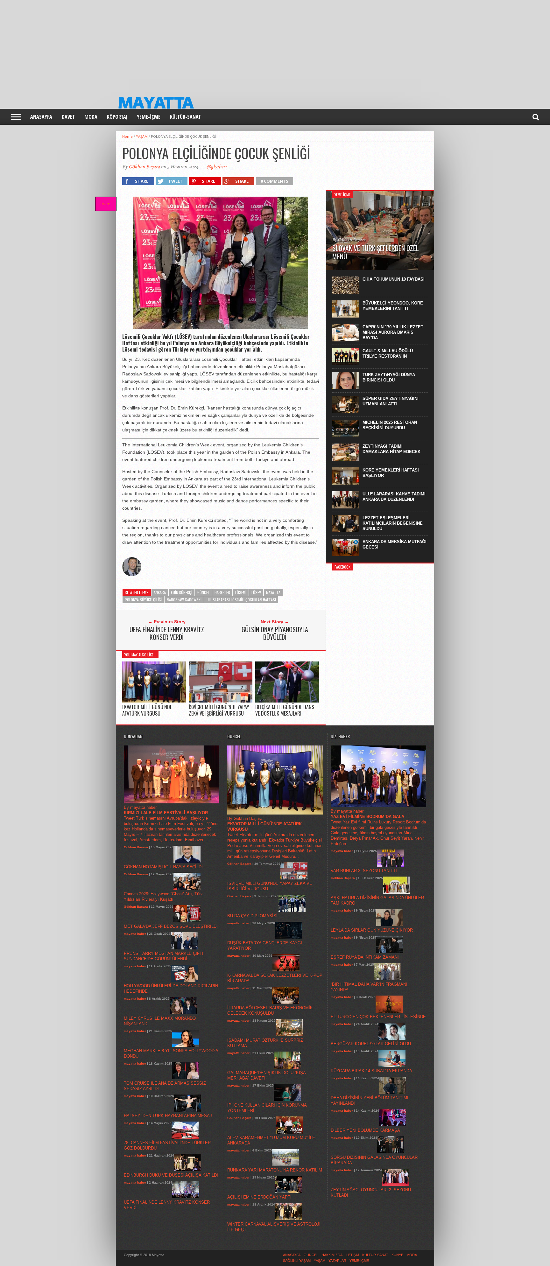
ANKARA (160, 592)
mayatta (273, 592)
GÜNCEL (203, 592)
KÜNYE (397, 1255)
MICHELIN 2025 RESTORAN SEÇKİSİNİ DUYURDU (390, 425)
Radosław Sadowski (184, 599)
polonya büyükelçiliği (143, 599)
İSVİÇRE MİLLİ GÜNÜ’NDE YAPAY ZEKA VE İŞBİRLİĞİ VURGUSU (219, 710)
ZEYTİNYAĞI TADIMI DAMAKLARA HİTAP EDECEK (391, 449)
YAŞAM (142, 136)
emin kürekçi (181, 592)
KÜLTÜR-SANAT (185, 116)
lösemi (240, 592)
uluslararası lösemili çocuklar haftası (241, 599)
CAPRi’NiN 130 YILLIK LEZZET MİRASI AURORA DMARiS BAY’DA (393, 332)
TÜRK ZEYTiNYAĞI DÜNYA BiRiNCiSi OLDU (389, 377)
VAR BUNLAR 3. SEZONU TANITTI (364, 870)
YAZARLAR (337, 1261)
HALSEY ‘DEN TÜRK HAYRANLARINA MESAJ (168, 1115)
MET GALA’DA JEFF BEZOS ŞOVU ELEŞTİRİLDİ (171, 926)
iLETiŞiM (352, 1255)
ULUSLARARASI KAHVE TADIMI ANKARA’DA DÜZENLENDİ (394, 497)
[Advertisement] (191, 44)
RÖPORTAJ (117, 116)
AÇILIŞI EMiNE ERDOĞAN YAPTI (259, 1197)
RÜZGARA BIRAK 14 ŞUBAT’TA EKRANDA (371, 1070)
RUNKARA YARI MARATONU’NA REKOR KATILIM (274, 1170)
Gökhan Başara (144, 166)
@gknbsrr (217, 166)
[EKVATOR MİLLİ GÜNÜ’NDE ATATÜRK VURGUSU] (154, 701)
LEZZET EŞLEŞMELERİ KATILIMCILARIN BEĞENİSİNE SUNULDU (393, 523)
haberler (222, 592)
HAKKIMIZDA (331, 1255)
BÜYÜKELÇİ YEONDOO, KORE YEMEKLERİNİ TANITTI (393, 306)
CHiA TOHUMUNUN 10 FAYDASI (394, 279)
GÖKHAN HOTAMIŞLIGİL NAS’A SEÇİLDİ (163, 866)
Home (127, 136)
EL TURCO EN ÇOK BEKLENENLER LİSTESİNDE (378, 1016)
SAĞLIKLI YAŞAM (297, 1261)
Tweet (106, 203)
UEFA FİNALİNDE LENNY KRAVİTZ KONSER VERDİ (167, 633)
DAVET (68, 116)
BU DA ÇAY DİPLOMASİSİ (252, 915)
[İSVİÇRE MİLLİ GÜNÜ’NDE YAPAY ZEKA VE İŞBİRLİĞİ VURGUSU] (220, 701)
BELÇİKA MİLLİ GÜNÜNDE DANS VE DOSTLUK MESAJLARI (284, 710)
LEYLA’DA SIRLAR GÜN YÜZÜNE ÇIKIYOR (372, 930)
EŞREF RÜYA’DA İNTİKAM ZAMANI (365, 957)
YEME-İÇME (148, 116)
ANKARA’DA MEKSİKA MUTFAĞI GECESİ (395, 544)
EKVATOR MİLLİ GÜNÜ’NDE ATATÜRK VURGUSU (147, 710)
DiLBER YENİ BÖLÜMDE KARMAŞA (365, 1130)
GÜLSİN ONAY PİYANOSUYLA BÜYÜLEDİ (275, 633)
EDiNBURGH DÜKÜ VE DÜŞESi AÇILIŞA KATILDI (171, 1175)
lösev (256, 592)
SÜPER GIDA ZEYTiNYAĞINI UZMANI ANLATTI (391, 401)
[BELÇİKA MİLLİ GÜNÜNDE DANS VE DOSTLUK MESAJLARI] (287, 701)
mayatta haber (135, 933)
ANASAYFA (41, 116)
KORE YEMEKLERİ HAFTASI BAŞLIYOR (391, 473)
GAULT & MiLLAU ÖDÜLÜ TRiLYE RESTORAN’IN (388, 353)
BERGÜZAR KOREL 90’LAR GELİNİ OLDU (371, 1043)
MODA (90, 116)
